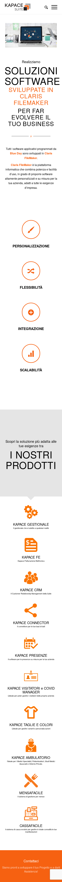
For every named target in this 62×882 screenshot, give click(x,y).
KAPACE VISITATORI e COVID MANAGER (31, 690)
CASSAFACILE (31, 825)
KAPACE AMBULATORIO (31, 757)
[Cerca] (44, 7)
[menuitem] (44, 7)
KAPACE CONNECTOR (31, 622)
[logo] (26, 7)
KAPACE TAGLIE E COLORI (31, 724)
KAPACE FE (31, 557)
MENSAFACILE (31, 792)
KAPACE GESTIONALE (31, 524)
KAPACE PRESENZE (31, 655)
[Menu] (52, 7)
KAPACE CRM (31, 589)
